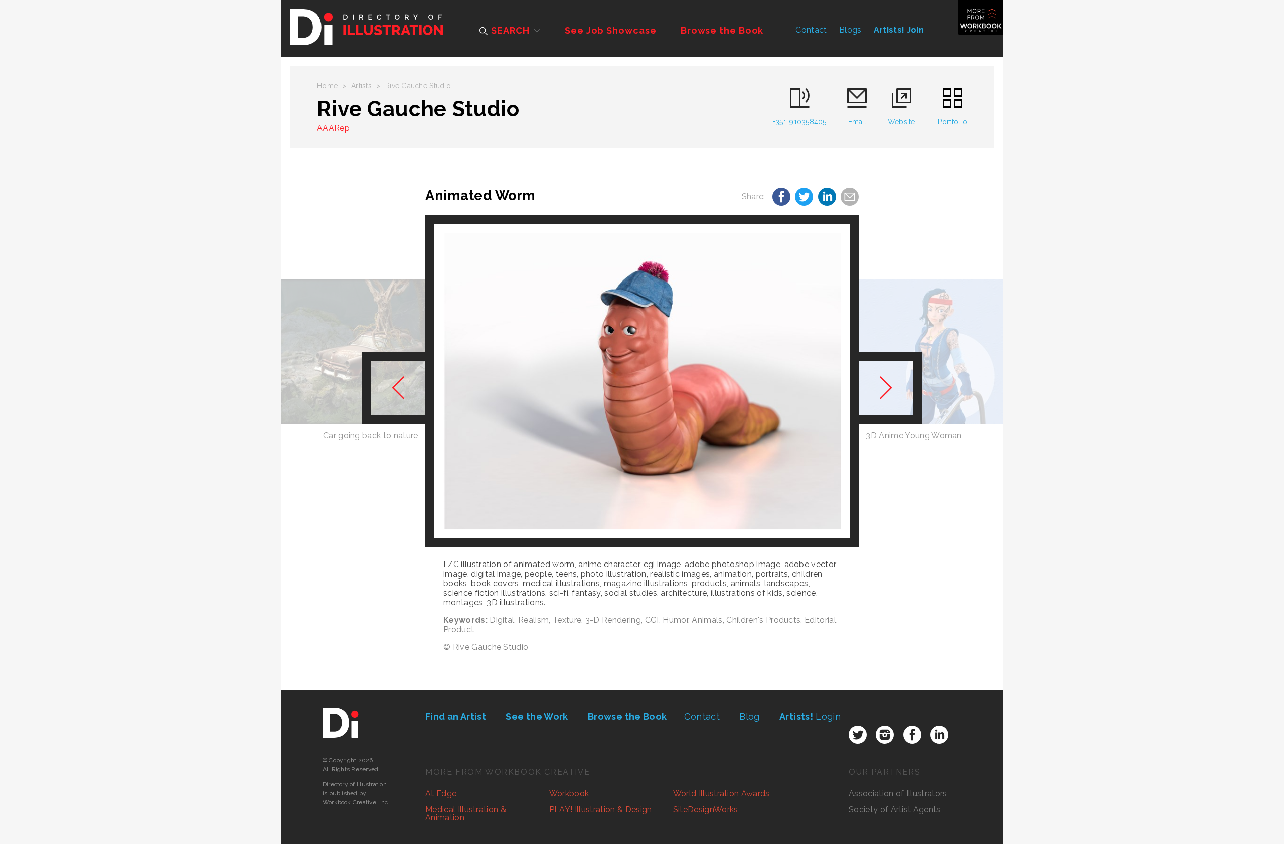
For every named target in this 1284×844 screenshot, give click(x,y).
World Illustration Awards (721, 793)
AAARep (333, 128)
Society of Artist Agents (895, 809)
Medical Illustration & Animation (465, 813)
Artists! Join (899, 30)
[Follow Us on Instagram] (885, 735)
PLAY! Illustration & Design (600, 809)
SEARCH (509, 30)
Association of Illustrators (898, 793)
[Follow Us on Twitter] (858, 735)
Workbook (569, 793)
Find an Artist (455, 716)
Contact (811, 30)
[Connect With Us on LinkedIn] (939, 735)
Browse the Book (722, 30)
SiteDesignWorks (705, 809)
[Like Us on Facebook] (912, 735)
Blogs (850, 30)
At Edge (440, 793)
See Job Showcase (610, 30)
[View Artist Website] (642, 381)
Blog (749, 716)
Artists (361, 86)
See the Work (537, 716)
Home (327, 86)
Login (810, 716)
